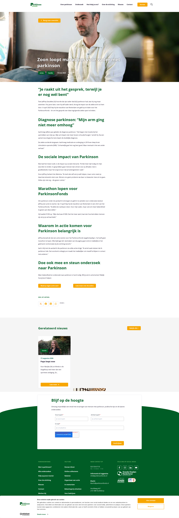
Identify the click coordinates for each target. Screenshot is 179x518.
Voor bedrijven (70, 493)
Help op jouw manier (46, 476)
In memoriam (70, 485)
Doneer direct (70, 467)
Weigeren (151, 506)
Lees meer (53, 385)
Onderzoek (79, 4)
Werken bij (42, 493)
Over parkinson (66, 4)
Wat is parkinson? (45, 467)
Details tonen (41, 514)
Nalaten (68, 476)
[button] (40, 303)
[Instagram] (125, 468)
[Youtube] (136, 468)
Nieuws (120, 4)
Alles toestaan (150, 500)
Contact (130, 4)
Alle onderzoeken (44, 471)
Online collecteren (71, 471)
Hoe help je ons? (93, 4)
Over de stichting (108, 4)
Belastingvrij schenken (73, 489)
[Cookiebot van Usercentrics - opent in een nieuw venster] (25, 514)
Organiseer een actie (72, 480)
